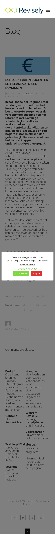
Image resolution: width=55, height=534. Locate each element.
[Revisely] (24, 12)
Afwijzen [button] (36, 273)
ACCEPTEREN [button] (21, 273)
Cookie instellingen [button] (27, 268)
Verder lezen (27, 264)
